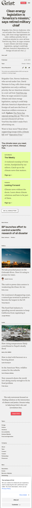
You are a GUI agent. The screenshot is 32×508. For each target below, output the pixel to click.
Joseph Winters (6, 315)
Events (3, 471)
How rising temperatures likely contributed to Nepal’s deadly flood (14, 346)
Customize (15, 504)
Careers (4, 453)
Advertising (5, 475)
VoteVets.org (21, 93)
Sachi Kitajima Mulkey (8, 373)
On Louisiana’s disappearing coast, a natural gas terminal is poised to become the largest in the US (16, 297)
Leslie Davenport (6, 362)
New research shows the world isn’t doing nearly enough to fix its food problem (16, 380)
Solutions (4, 429)
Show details (23, 495)
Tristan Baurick (6, 302)
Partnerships (5, 456)
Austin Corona (9, 279)
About (3, 447)
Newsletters (5, 468)
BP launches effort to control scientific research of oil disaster (15, 230)
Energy (3, 425)
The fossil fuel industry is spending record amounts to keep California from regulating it (15, 310)
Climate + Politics (26, 63)
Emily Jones (5, 290)
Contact (4, 451)
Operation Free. (15, 135)
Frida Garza (5, 386)
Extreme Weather (6, 434)
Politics (13, 237)
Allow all (16, 500)
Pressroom (5, 458)
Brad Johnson (5, 237)
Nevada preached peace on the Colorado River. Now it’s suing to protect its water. (15, 272)
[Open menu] (28, 3)
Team (3, 449)
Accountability (6, 432)
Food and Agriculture (7, 436)
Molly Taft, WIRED (6, 352)
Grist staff (4, 55)
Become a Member (7, 473)
